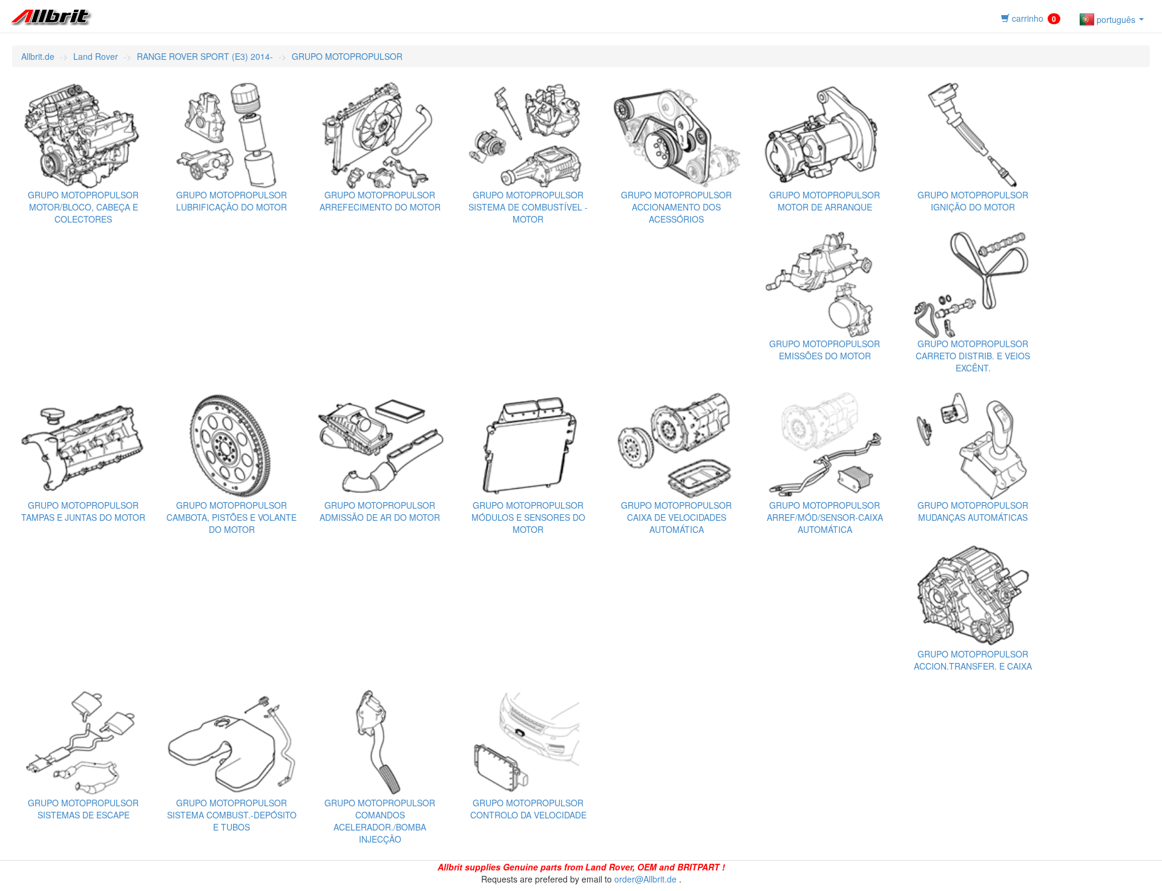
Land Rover (95, 56)
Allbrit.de (37, 56)
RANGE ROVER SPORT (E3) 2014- (205, 56)
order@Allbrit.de (645, 879)
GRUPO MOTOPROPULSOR (347, 56)
